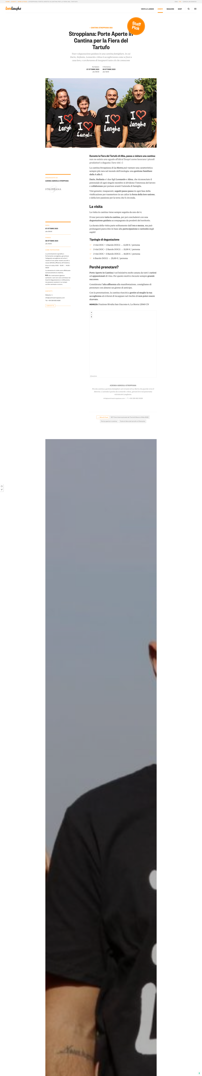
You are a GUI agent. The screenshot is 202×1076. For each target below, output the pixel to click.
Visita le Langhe (147, 9)
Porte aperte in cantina (109, 421)
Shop (180, 9)
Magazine (170, 9)
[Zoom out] (91, 315)
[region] (123, 344)
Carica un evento (189, 1)
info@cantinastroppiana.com (55, 298)
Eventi (13, 1)
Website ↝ (48, 295)
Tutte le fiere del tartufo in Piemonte (132, 421)
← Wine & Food (103, 417)
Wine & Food (22, 1)
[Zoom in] (91, 312)
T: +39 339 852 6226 (135, 398)
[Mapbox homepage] (93, 376)
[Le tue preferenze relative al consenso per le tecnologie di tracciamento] (199, 1073)
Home (8, 1)
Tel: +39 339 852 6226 (53, 300)
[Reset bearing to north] (91, 317)
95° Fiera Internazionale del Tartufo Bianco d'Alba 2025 (129, 417)
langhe (13, 8)
